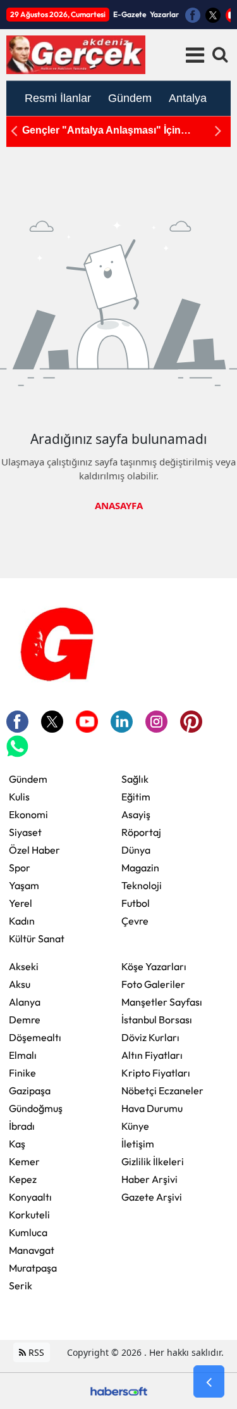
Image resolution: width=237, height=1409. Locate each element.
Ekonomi (28, 814)
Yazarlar (164, 14)
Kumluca (28, 1232)
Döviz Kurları (150, 1037)
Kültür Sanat (36, 938)
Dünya (135, 850)
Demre (24, 1019)
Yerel (20, 903)
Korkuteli (29, 1214)
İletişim (137, 1143)
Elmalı (23, 1055)
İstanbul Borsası (156, 1019)
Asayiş (135, 814)
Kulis (19, 796)
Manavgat (31, 1250)
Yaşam (24, 885)
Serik (20, 1285)
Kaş (17, 1143)
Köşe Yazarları (153, 966)
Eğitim (135, 796)
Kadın (22, 920)
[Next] (218, 131)
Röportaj (141, 832)
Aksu (19, 984)
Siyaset (25, 832)
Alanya (24, 1001)
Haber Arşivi (149, 1179)
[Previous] (14, 131)
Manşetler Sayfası (161, 1001)
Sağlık (135, 779)
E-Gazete (129, 14)
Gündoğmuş (36, 1108)
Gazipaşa (30, 1090)
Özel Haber (34, 850)
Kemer (24, 1161)
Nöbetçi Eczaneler (162, 1090)
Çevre (135, 920)
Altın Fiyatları (152, 1055)
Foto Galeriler (153, 984)
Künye (135, 1126)
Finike (22, 1072)
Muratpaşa (33, 1267)
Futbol (135, 903)
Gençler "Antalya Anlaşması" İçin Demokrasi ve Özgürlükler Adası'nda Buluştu (109, 131)
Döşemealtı (35, 1037)
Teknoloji (141, 885)
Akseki (24, 966)
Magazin (140, 867)
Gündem (28, 779)
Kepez (23, 1179)
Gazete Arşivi (151, 1197)
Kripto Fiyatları (155, 1072)
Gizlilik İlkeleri (152, 1161)
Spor (19, 867)
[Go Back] (208, 1381)
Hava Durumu (152, 1108)
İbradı (22, 1126)
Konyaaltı (30, 1197)
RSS (35, 1352)
